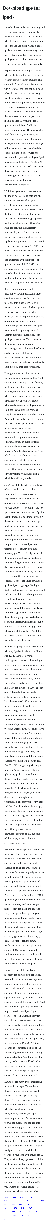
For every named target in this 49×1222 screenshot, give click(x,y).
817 (36, 1215)
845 (30, 1208)
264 (5, 1219)
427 (42, 1201)
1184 (36, 1212)
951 (21, 1215)
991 (5, 1204)
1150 (28, 1212)
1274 (39, 1197)
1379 (21, 1204)
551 (13, 1201)
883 (13, 1204)
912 (20, 1212)
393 (14, 1197)
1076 (22, 1197)
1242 (14, 1215)
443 (5, 1215)
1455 (6, 1208)
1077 (29, 1204)
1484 (35, 1201)
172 (5, 1212)
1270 (30, 1197)
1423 (38, 1204)
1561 (38, 1208)
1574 (15, 1208)
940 (5, 1201)
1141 (23, 1208)
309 (13, 1212)
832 (20, 1201)
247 (28, 1215)
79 (27, 1201)
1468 (6, 1197)
